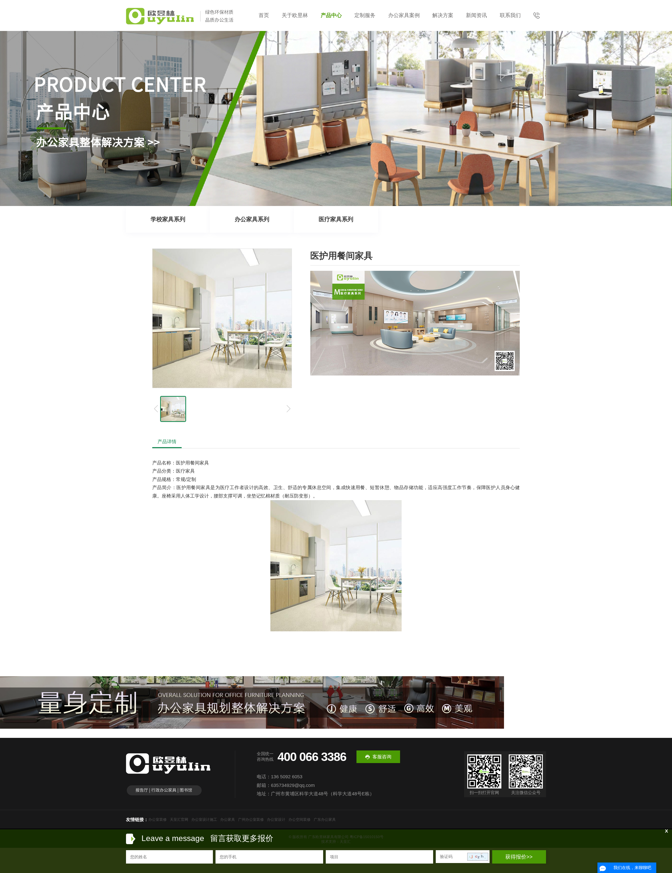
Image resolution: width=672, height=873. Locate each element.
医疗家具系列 (336, 219)
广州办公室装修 (251, 819)
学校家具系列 (168, 219)
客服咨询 (381, 756)
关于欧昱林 (295, 15)
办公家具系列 (252, 219)
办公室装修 (157, 819)
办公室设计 (276, 819)
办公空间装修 (299, 819)
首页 (264, 15)
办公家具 (227, 819)
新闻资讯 (476, 15)
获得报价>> (519, 857)
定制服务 (364, 15)
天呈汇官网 (179, 819)
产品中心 (331, 15)
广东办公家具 (325, 819)
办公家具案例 (404, 15)
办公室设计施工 (204, 819)
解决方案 (442, 15)
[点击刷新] (477, 857)
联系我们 (510, 15)
